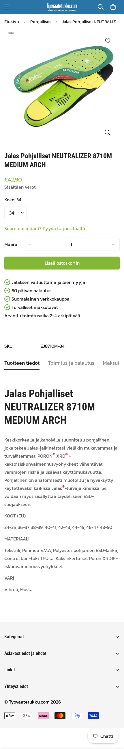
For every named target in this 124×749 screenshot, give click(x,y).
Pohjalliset (40, 21)
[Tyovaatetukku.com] (62, 7)
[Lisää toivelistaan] (107, 41)
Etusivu (11, 21)
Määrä (10, 244)
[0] (113, 7)
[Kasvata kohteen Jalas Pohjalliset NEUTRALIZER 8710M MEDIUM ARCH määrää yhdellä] (113, 244)
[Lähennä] (107, 132)
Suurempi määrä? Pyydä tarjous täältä (44, 228)
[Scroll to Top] (113, 718)
